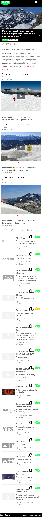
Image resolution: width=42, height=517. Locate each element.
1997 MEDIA (5, 515)
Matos (16, 6)
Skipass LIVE (10, 44)
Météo (31, 6)
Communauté (23, 6)
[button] (40, 2)
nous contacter (35, 515)
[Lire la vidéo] (21, 97)
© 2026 (24, 515)
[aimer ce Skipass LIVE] (38, 115)
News (11, 6)
